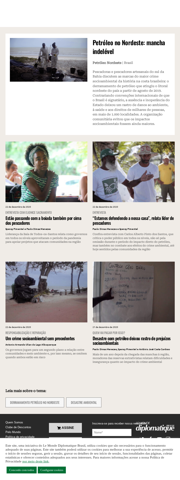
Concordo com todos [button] (21, 470)
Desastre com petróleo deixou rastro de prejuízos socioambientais (131, 340)
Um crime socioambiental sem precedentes (40, 338)
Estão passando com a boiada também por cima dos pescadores (43, 220)
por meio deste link (35, 461)
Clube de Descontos (18, 427)
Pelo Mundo (13, 432)
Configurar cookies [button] (51, 470)
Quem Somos (14, 422)
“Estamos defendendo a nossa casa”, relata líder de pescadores (133, 220)
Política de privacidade (19, 437)
